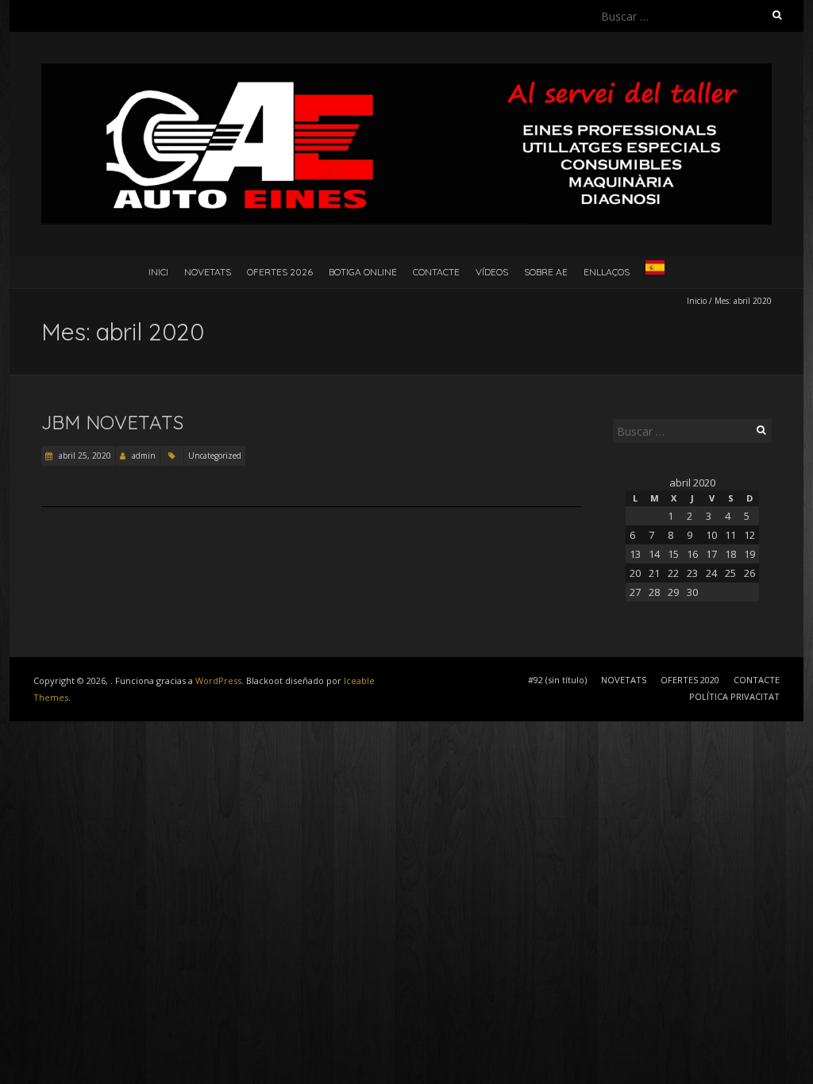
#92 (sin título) (557, 680)
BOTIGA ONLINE (363, 272)
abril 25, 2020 (83, 455)
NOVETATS (207, 272)
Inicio (697, 300)
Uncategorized (214, 455)
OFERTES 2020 (690, 680)
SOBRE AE (546, 272)
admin (144, 455)
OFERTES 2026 (280, 272)
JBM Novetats (112, 422)
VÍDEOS (492, 272)
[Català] (655, 271)
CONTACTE (436, 272)
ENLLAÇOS (607, 272)
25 (730, 573)
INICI (158, 272)
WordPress (218, 680)
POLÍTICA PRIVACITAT (734, 696)
